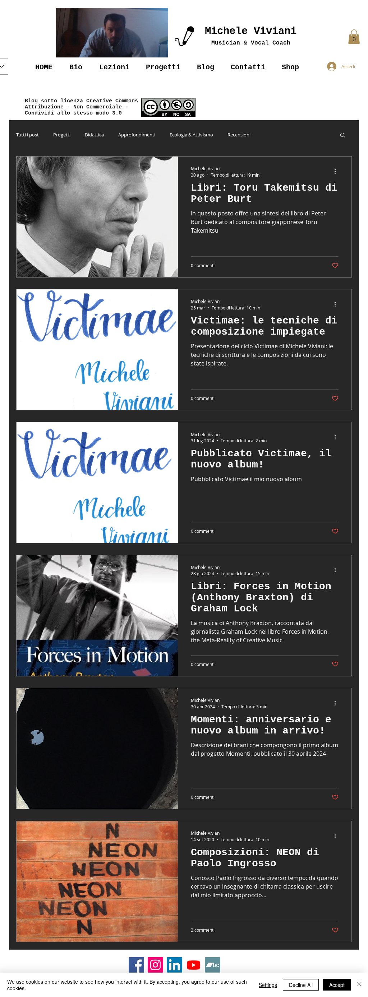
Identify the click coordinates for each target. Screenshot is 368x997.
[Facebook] (136, 965)
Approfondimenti (136, 134)
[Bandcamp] (212, 965)
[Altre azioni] (337, 171)
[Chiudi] (359, 984)
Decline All (301, 984)
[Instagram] (155, 965)
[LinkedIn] (174, 965)
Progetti (61, 134)
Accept (337, 984)
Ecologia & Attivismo (191, 134)
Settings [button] (268, 984)
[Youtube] (193, 965)
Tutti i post (27, 134)
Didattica (94, 134)
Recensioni (238, 134)
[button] (112, 32)
